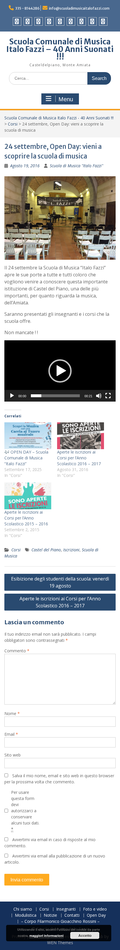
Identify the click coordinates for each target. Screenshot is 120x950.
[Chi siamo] (17, 21)
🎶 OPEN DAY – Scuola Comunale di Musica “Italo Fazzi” (26, 457)
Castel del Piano (46, 549)
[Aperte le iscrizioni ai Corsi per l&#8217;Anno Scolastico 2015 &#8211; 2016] (27, 495)
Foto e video (95, 909)
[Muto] (99, 396)
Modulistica (25, 915)
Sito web (12, 755)
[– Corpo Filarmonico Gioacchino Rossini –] (103, 21)
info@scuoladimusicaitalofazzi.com (79, 8)
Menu (66, 99)
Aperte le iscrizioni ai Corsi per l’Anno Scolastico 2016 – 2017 (79, 457)
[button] (60, 371)
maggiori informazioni (46, 935)
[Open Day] (92, 21)
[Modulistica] (60, 21)
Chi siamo (22, 909)
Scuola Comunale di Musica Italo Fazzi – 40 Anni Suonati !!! (60, 49)
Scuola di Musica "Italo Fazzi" (76, 165)
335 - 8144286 (27, 8)
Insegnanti (66, 909)
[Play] (12, 396)
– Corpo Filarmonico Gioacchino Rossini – (60, 921)
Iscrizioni (71, 549)
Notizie (50, 915)
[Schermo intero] (108, 396)
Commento (16, 650)
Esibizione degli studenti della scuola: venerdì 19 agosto (60, 582)
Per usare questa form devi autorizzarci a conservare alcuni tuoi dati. (25, 810)
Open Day (96, 915)
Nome (12, 713)
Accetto (84, 935)
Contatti (72, 915)
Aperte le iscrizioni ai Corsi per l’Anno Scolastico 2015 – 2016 (26, 518)
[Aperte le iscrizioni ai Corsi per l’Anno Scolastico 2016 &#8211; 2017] (80, 435)
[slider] (55, 395)
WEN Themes (60, 942)
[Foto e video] (49, 21)
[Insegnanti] (38, 21)
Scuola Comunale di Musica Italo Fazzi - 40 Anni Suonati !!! (59, 118)
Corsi (12, 124)
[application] (60, 371)
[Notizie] (71, 21)
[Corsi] (28, 21)
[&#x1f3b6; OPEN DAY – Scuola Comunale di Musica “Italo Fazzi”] (27, 435)
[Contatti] (81, 21)
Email (11, 734)
